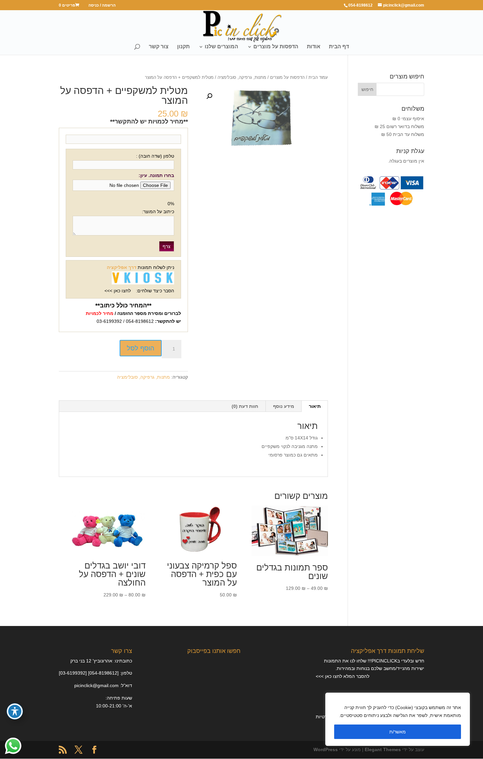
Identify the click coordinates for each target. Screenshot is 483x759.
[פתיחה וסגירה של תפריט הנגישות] (15, 711)
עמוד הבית (318, 77)
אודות (313, 46)
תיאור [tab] (315, 406)
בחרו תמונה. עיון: (156, 175)
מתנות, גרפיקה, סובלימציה (242, 77)
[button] (209, 96)
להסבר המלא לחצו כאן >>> (342, 676)
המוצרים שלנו (221, 46)
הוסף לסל (140, 348)
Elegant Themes (383, 749)
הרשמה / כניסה (102, 5)
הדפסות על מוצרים (275, 46)
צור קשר (159, 46)
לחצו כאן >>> (117, 290)
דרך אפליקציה (121, 267)
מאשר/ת (397, 731)
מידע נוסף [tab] (283, 406)
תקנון (183, 46)
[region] (397, 719)
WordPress (325, 749)
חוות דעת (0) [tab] (245, 406)
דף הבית (339, 46)
